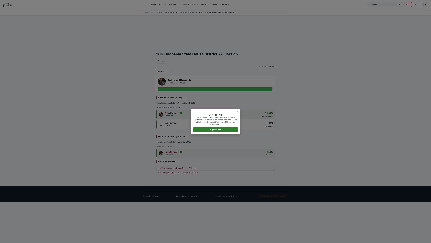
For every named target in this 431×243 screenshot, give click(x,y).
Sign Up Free (215, 130)
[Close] (237, 111)
